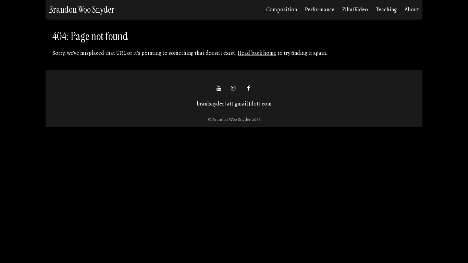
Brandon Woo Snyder (81, 9)
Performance (319, 9)
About (412, 9)
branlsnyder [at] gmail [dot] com (234, 104)
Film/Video (355, 9)
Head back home (257, 53)
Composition (281, 9)
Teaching (386, 9)
